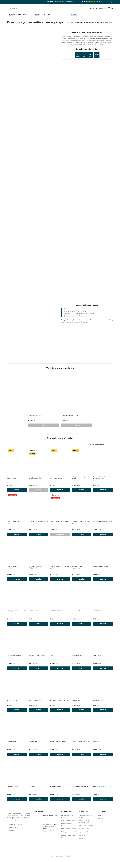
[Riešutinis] (103, 726)
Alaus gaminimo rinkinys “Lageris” (38, 521)
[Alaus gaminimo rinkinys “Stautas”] (17, 506)
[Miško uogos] (103, 640)
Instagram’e (101, 815)
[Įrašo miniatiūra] (37, 817)
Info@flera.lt (12, 830)
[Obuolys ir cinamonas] (60, 596)
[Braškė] (60, 640)
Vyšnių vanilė (97, 610)
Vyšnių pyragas (11, 741)
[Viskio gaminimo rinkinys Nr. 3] (17, 596)
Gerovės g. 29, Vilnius (15, 824)
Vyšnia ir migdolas (55, 786)
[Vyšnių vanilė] (103, 596)
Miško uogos (97, 655)
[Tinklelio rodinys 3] (82, 445)
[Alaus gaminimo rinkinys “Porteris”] (17, 551)
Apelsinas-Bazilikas (77, 655)
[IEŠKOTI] (85, 8)
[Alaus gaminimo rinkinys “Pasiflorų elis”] (38, 551)
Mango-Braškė (76, 700)
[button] (97, 2)
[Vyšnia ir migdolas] (60, 771)
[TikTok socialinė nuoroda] (12, 2)
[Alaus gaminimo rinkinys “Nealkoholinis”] (81, 551)
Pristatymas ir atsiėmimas (87, 825)
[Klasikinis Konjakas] (17, 771)
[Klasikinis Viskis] (81, 596)
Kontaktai (82, 835)
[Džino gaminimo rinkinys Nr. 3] (38, 640)
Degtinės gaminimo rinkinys (80, 786)
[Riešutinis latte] (38, 726)
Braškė (52, 655)
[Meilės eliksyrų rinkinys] (43, 393)
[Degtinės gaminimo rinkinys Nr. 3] (103, 771)
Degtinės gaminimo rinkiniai (67, 816)
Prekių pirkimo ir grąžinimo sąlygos (84, 821)
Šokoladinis (32, 786)
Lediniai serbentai (12, 700)
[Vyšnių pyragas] (17, 726)
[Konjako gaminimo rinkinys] (60, 726)
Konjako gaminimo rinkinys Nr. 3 (81, 741)
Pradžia (69, 22)
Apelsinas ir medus (34, 610)
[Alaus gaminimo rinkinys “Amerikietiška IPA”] (103, 462)
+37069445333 (13, 827)
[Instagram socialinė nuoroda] (10, 2)
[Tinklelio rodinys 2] (79, 445)
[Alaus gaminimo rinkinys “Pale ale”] (60, 506)
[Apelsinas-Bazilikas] (81, 640)
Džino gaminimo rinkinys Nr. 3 (37, 655)
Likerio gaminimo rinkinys (36, 700)
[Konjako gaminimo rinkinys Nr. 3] (81, 726)
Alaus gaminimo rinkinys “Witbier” (103, 521)
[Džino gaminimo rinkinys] (17, 640)
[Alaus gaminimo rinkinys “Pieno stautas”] (81, 506)
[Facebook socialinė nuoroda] (8, 2)
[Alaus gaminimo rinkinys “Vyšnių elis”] (60, 551)
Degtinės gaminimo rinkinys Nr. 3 (102, 786)
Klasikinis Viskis (76, 610)
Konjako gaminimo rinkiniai (66, 824)
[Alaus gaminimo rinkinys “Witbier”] (103, 506)
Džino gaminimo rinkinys (14, 655)
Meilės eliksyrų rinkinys (35, 415)
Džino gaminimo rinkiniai (68, 820)
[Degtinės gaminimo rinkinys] (81, 771)
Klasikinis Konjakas (12, 786)
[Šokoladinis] (38, 771)
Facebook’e (101, 818)
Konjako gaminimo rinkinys (58, 741)
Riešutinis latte (33, 741)
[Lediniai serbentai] (17, 685)
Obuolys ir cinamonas (56, 610)
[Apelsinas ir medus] (38, 596)
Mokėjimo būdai (84, 828)
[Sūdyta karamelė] (103, 685)
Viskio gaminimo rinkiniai (68, 832)
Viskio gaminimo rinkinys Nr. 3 (16, 610)
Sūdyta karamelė (98, 700)
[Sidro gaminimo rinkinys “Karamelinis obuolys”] (38, 462)
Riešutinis (96, 741)
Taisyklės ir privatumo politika (85, 816)
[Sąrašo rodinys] (76, 445)
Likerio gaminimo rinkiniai (68, 828)
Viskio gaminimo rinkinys (100, 566)
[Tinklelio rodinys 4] (85, 445)
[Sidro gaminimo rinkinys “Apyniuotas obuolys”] (60, 462)
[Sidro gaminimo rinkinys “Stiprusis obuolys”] (17, 462)
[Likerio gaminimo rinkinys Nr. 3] (60, 685)
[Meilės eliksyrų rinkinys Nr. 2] (76, 393)
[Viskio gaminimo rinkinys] (103, 551)
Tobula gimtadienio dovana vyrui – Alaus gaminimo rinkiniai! (49, 826)
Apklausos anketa (84, 832)
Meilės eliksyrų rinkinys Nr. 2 (69, 415)
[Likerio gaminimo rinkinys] (38, 685)
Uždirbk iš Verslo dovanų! (49, 815)
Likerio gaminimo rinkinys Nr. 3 (59, 700)
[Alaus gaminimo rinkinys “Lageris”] (38, 506)
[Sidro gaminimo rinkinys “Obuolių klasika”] (81, 462)
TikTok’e (100, 822)
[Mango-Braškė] (81, 685)
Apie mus (82, 838)
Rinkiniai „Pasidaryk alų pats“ (68, 836)
